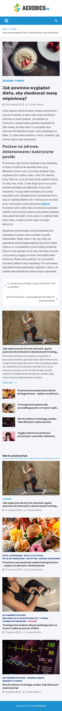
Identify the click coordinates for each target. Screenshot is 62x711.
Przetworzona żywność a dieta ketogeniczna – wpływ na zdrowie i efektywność (38, 393)
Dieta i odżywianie (12, 555)
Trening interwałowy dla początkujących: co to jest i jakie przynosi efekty (37, 407)
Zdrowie (32, 621)
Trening (6, 499)
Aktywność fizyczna (14, 615)
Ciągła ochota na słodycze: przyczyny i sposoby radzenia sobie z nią (35, 436)
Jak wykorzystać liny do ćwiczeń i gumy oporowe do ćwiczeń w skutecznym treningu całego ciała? (30, 351)
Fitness (43, 618)
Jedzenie (8, 81)
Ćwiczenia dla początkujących (20, 618)
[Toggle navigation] (6, 21)
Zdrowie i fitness (12, 681)
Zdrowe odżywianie (49, 559)
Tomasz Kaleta (36, 104)
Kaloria (45, 203)
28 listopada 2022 (14, 104)
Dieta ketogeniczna (13, 559)
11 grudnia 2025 (13, 692)
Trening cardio (35, 678)
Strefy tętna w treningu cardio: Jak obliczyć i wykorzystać (36, 420)
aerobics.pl (40, 705)
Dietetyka (32, 559)
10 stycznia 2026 (14, 569)
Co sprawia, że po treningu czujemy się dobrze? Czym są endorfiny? (31, 285)
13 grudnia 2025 (13, 632)
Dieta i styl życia (33, 555)
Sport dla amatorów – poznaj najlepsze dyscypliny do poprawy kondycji (30, 299)
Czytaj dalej (7, 382)
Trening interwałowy (14, 621)
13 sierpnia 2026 (13, 510)
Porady (19, 81)
